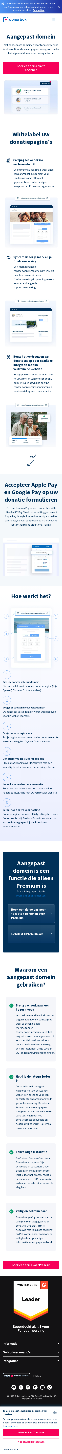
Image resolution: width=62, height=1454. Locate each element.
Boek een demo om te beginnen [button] (31, 68)
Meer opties (10, 1449)
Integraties (10, 1361)
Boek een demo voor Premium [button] (31, 1265)
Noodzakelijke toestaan (31, 1441)
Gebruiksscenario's (17, 1352)
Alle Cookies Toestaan (31, 1432)
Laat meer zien (10, 1426)
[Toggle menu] (54, 19)
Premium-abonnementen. (31, 895)
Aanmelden (38, 9)
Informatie (10, 1343)
